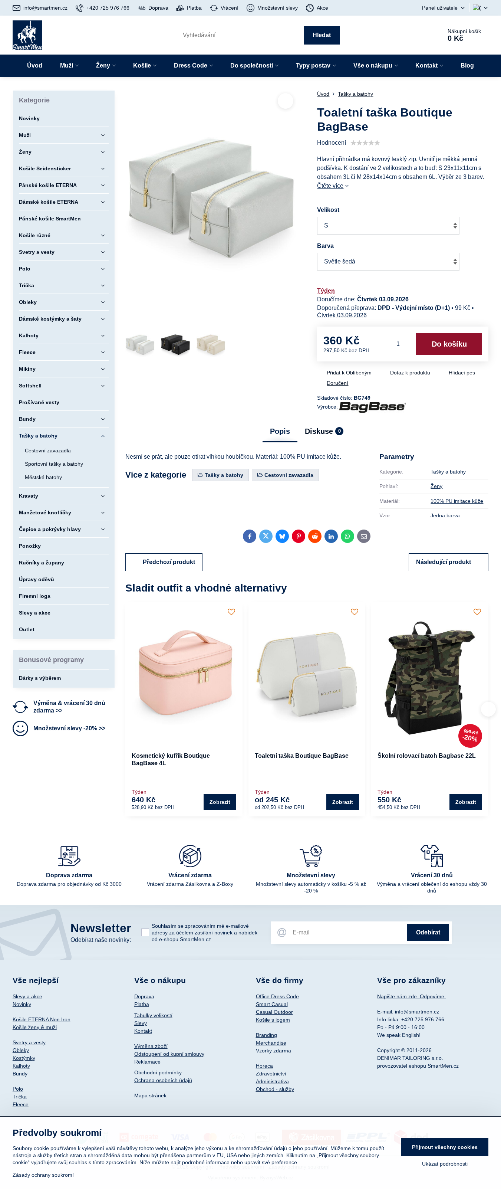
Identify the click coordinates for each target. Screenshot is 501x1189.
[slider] (365, 143)
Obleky (21, 1050)
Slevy (140, 1023)
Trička (20, 1097)
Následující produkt (443, 562)
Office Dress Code (277, 996)
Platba (141, 1004)
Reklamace (147, 1062)
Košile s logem (273, 1020)
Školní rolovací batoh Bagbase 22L (427, 756)
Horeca (264, 1066)
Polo (18, 1089)
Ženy (436, 486)
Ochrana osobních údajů (163, 1080)
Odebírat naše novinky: (100, 940)
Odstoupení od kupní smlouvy (169, 1054)
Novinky (22, 1004)
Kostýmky (24, 1058)
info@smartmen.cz (417, 1012)
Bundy (20, 1074)
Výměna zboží (151, 1046)
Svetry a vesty (29, 1042)
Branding (266, 1035)
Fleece (21, 1104)
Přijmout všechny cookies (445, 1147)
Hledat (322, 35)
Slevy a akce (27, 996)
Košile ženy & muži (35, 1027)
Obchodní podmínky (158, 1072)
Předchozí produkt (169, 562)
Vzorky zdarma (273, 1051)
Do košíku (449, 344)
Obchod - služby (275, 1089)
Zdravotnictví (271, 1074)
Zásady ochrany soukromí (43, 1175)
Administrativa (272, 1081)
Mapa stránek (150, 1095)
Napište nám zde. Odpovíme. (411, 996)
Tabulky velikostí (153, 1015)
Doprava (144, 996)
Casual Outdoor (274, 1012)
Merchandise (271, 1043)
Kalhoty (21, 1066)
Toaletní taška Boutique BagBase (302, 756)
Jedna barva (445, 515)
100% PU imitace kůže (457, 501)
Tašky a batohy (448, 472)
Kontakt (143, 1031)
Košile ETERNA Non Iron (41, 1019)
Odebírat (428, 932)
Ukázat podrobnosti (445, 1164)
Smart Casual (272, 1004)
